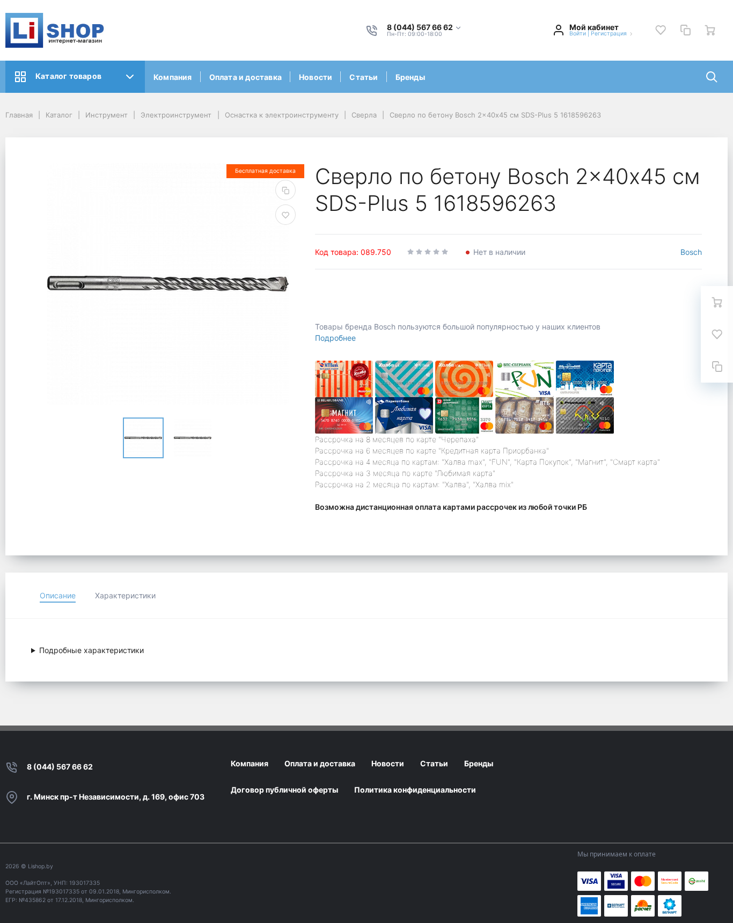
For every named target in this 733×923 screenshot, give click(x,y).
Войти (577, 33)
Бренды (410, 77)
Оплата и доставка (245, 77)
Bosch (691, 252)
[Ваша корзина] (710, 30)
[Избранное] (660, 30)
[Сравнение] (685, 30)
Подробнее (335, 337)
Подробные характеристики (91, 650)
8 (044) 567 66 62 (60, 766)
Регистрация (609, 33)
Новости (315, 77)
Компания (172, 77)
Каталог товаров (68, 75)
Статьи (363, 77)
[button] (424, 28)
